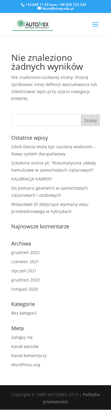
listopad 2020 (24, 289)
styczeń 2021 (24, 271)
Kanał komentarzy (29, 355)
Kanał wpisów (24, 346)
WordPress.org (25, 364)
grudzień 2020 (25, 280)
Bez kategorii (24, 313)
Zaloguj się (22, 337)
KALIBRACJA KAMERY (31, 179)
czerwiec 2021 (25, 261)
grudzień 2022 (25, 252)
